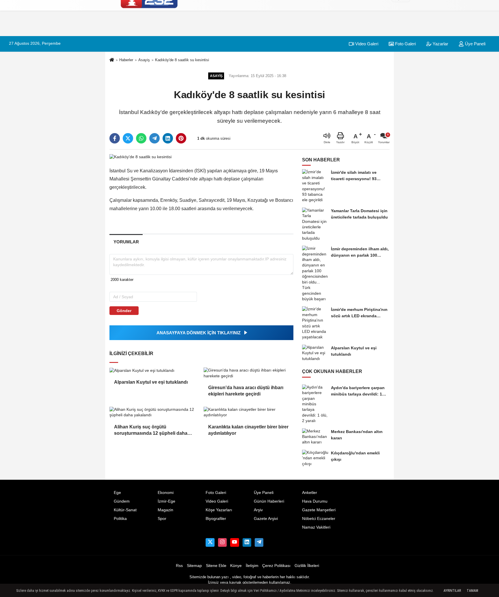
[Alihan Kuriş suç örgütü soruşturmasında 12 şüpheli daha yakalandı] (154, 412)
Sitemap (194, 566)
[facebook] (114, 138)
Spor (162, 518)
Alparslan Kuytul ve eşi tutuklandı (151, 382)
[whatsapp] (141, 138)
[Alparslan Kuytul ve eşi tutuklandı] (154, 370)
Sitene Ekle (216, 566)
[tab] (126, 241)
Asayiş (144, 60)
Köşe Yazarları (219, 510)
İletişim (252, 566)
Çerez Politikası (276, 566)
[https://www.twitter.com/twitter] (210, 542)
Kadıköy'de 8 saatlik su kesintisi (182, 60)
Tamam (472, 591)
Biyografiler (216, 518)
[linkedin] (168, 138)
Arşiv (258, 510)
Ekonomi (166, 492)
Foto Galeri (216, 492)
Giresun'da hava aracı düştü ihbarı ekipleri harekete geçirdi (245, 390)
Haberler (126, 60)
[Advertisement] (418, 105)
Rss (179, 566)
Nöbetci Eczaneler (318, 518)
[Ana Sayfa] (111, 60)
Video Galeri (366, 43)
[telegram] (154, 138)
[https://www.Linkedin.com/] (247, 542)
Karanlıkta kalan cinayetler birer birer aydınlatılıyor (248, 430)
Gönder (124, 310)
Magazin (165, 510)
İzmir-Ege (166, 501)
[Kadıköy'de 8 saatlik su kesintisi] (140, 157)
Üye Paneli (474, 43)
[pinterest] (181, 138)
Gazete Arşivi (266, 518)
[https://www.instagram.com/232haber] (222, 542)
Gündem (122, 501)
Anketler (309, 492)
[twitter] (128, 138)
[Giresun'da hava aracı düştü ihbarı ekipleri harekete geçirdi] (248, 373)
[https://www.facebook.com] (234, 542)
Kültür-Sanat (125, 510)
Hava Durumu (314, 501)
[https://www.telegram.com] (259, 542)
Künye (236, 566)
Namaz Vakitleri (316, 527)
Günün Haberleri (269, 501)
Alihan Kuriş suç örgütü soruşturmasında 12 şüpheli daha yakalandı (150, 430)
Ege (117, 492)
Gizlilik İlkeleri (307, 566)
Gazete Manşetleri (319, 510)
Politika (120, 518)
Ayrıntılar (452, 591)
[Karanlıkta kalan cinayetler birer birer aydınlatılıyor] (248, 412)
